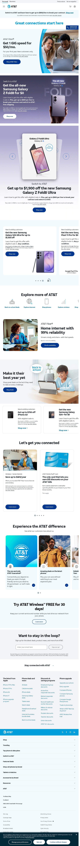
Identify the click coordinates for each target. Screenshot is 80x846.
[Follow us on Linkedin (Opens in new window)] (74, 731)
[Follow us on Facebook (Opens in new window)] (66, 731)
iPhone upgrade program (8, 699)
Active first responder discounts (48, 690)
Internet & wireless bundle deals (28, 714)
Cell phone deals (27, 687)
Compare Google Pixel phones (65, 699)
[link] (33, 584)
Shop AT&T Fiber (11, 62)
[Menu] (4, 6)
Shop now (9, 116)
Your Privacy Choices (46, 820)
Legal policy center (8, 831)
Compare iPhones (66, 689)
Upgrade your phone (66, 682)
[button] (48, 280)
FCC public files (44, 831)
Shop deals (10, 390)
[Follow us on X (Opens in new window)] (62, 731)
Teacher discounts (47, 716)
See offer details (57, 15)
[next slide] (66, 156)
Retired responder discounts (47, 696)
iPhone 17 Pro (7, 687)
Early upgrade (64, 685)
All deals (24, 684)
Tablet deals (26, 700)
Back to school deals (28, 719)
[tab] (36, 281)
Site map (5, 813)
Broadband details (8, 827)
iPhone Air (6, 691)
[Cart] (70, 6)
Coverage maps (7, 816)
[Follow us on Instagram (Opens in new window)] (70, 731)
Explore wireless (63, 307)
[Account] (74, 6)
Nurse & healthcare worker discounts (47, 702)
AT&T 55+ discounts (47, 723)
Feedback (5, 799)
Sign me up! (56, 646)
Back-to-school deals (12, 307)
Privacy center (44, 816)
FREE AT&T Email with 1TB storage (12, 802)
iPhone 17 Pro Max (9, 684)
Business (12, 1)
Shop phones (46, 307)
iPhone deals (26, 691)
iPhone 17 (6, 695)
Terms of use (6, 820)
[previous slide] (12, 156)
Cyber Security (44, 827)
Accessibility (6, 823)
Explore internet (29, 307)
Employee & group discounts (47, 685)
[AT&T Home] (12, 6)
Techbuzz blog (7, 795)
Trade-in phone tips (66, 704)
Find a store (61, 1)
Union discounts (46, 719)
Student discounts (47, 712)
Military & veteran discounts (46, 707)
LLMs (4, 806)
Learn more (12, 506)
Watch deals (26, 704)
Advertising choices (45, 813)
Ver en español (71, 1)
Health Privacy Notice (46, 823)
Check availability (50, 345)
